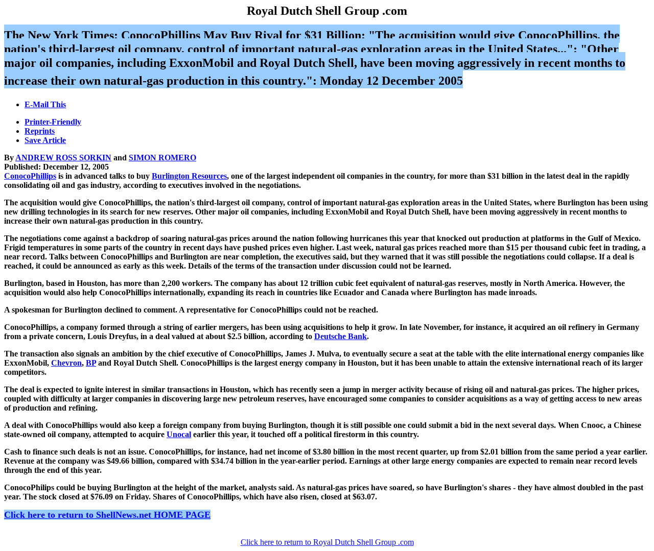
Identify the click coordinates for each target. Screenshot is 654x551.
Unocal (179, 434)
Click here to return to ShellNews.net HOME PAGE (107, 515)
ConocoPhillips (30, 176)
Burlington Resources (189, 176)
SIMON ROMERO (162, 157)
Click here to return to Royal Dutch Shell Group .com (327, 542)
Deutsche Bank (340, 336)
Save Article (45, 140)
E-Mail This (45, 104)
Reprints (40, 131)
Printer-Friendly (53, 121)
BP (91, 362)
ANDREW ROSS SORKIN (63, 157)
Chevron (66, 362)
